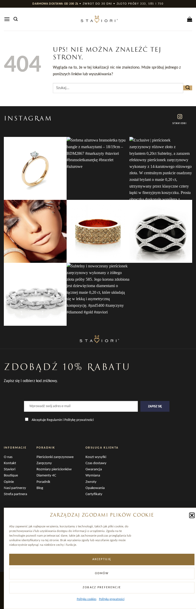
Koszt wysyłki (95, 457)
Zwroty (90, 482)
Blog (39, 488)
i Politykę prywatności (78, 420)
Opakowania (95, 488)
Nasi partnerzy (15, 488)
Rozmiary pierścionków (54, 469)
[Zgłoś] (187, 87)
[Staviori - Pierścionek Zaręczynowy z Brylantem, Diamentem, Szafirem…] (98, 19)
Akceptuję (101, 559)
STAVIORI (180, 123)
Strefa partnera (15, 494)
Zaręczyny (44, 463)
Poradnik (43, 482)
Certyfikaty (93, 494)
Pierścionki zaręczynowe (55, 457)
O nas (8, 457)
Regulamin (54, 420)
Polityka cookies (86, 599)
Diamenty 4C (46, 475)
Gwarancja (93, 469)
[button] (191, 515)
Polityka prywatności (112, 599)
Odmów (102, 573)
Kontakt (10, 463)
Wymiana (92, 475)
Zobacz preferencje (102, 587)
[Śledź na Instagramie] (179, 117)
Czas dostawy (95, 463)
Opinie (9, 482)
